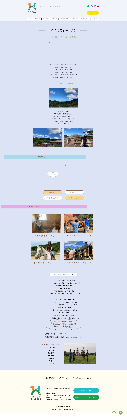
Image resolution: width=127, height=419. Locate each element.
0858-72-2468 (61, 324)
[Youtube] (98, 6)
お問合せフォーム (57, 326)
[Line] (88, 6)
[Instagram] (95, 6)
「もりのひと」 (60, 336)
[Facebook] (91, 6)
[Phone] (74, 378)
